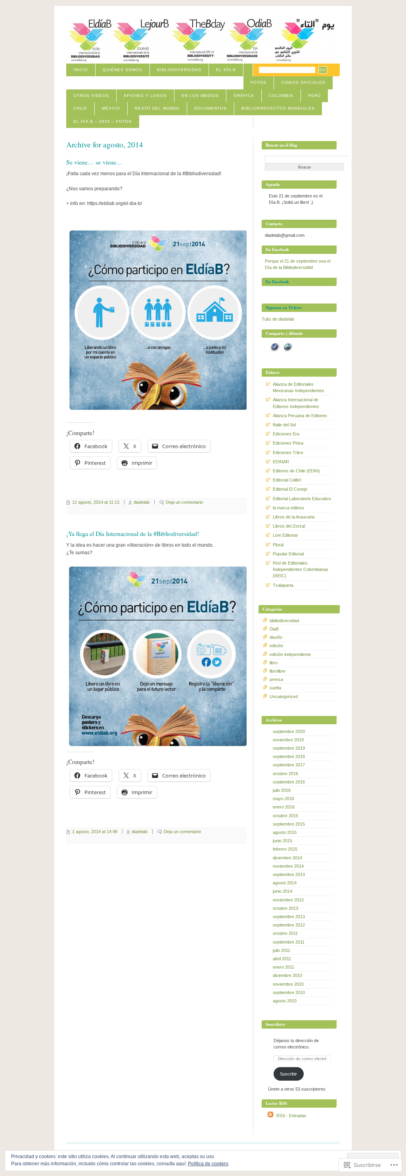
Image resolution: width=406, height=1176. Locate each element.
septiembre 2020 (289, 731)
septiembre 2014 (289, 874)
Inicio (80, 70)
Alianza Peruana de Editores (300, 415)
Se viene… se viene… (94, 162)
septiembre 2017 (289, 764)
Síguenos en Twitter (284, 307)
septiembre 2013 (289, 916)
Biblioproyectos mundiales (278, 108)
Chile (80, 108)
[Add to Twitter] (288, 350)
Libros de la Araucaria (293, 516)
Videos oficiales (303, 82)
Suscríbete (275, 1024)
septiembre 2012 (289, 925)
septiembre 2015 (289, 824)
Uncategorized (284, 696)
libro (274, 662)
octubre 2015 (285, 815)
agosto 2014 (285, 882)
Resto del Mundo (157, 108)
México (111, 108)
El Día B (226, 70)
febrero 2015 (285, 849)
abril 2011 (282, 958)
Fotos (258, 82)
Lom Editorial (285, 535)
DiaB (274, 629)
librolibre (277, 671)
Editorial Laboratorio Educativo (302, 498)
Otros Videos (91, 95)
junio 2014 (282, 891)
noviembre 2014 (288, 866)
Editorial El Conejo (290, 489)
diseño (276, 637)
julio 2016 (282, 790)
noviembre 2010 (288, 984)
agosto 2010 (285, 1000)
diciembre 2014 (287, 857)
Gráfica (244, 95)
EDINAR (281, 461)
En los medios (200, 95)
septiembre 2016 (289, 781)
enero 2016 (284, 807)
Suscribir (288, 1074)
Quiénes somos (122, 70)
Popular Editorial (288, 553)
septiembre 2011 (288, 942)
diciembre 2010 (287, 975)
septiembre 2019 (289, 748)
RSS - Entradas (291, 1115)
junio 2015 (282, 840)
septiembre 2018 (289, 756)
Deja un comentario (184, 502)
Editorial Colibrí (287, 480)
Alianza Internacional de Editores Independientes (296, 402)
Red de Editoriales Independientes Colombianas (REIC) (300, 569)
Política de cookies (208, 1163)
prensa (276, 679)
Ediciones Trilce (288, 452)
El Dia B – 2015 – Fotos (102, 121)
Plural (278, 544)
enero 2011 (283, 967)
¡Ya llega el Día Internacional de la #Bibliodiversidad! (132, 534)
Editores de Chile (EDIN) (296, 470)
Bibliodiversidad (179, 70)
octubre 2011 (285, 933)
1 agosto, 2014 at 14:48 (94, 831)
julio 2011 (281, 950)
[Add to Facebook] (275, 350)
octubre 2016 (285, 773)
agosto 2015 (285, 832)
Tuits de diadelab (278, 319)
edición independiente (290, 654)
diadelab (141, 502)
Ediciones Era (286, 433)
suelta (275, 687)
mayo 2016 (283, 798)
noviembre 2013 (288, 899)
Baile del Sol (284, 424)
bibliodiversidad (284, 620)
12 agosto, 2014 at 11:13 (95, 502)
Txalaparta (283, 585)
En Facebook (277, 282)
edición (276, 645)
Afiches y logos (145, 95)
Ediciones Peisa (288, 443)
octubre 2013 (285, 908)
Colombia (281, 95)
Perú (314, 95)
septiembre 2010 (289, 992)
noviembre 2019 (288, 739)
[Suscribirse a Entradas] (270, 1115)
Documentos (210, 108)
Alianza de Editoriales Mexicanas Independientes (298, 387)
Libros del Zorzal (289, 526)
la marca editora (288, 507)
